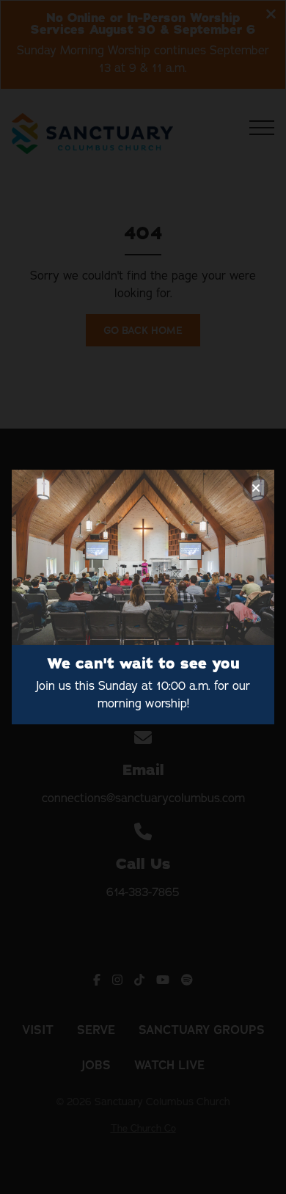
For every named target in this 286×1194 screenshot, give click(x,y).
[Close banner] (255, 488)
